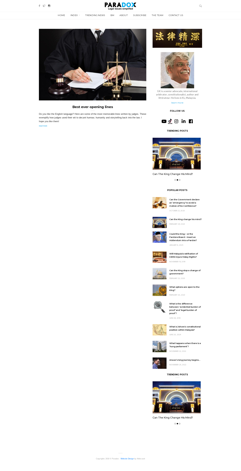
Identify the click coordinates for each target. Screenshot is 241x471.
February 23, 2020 (177, 278)
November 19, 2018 (177, 261)
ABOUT (124, 15)
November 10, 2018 (135, 97)
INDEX (74, 15)
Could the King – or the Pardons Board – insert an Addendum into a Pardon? (183, 237)
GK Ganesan (50, 97)
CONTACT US (176, 15)
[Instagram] (176, 121)
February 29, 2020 (177, 224)
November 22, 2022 (177, 351)
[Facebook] (190, 121)
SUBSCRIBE (139, 15)
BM (112, 15)
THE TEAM (157, 15)
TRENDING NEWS (95, 15)
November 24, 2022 (177, 364)
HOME (61, 15)
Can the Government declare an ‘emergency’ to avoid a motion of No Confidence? (184, 202)
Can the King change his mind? (173, 174)
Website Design (127, 459)
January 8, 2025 (176, 245)
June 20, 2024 (175, 334)
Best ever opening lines (92, 107)
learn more (177, 102)
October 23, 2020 (177, 210)
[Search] (200, 5)
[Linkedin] (183, 121)
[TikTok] (170, 121)
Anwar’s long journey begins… (184, 360)
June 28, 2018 (174, 318)
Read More (43, 126)
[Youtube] (164, 121)
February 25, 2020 (177, 295)
